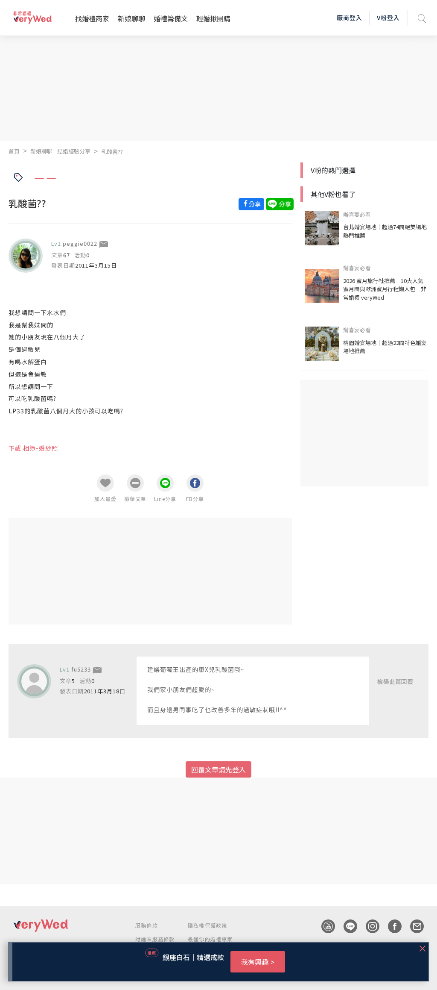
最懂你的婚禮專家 (210, 939)
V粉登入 (388, 17)
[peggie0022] (25, 255)
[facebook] (390, 926)
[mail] (413, 926)
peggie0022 (80, 243)
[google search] (422, 17)
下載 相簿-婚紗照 (33, 448)
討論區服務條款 (155, 939)
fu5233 (81, 669)
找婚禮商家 (92, 18)
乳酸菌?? (112, 151)
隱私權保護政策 (207, 925)
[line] (346, 926)
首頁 (14, 151)
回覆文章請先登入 (218, 769)
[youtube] (324, 926)
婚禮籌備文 (171, 18)
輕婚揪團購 (213, 18)
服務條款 (146, 925)
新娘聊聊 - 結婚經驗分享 (60, 151)
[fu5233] (34, 681)
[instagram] (368, 926)
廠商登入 (349, 17)
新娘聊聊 (131, 18)
